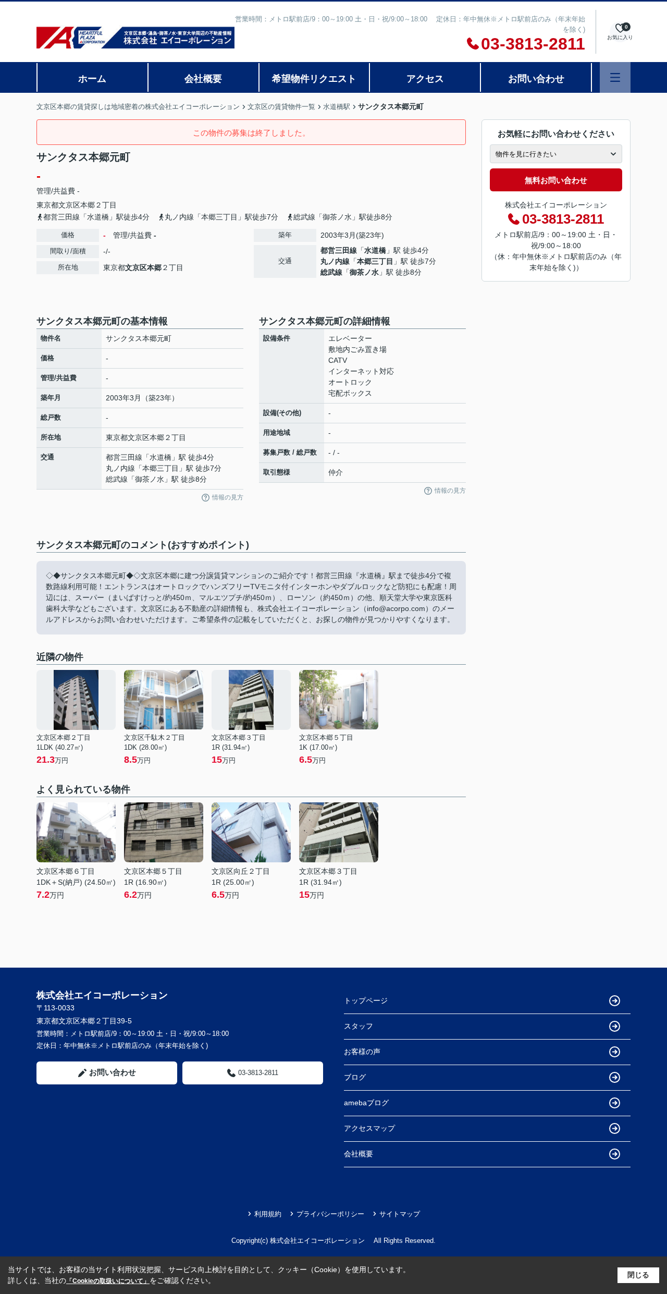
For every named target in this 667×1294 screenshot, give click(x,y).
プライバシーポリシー (330, 1214)
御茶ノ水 (364, 272)
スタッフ (358, 1026)
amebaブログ (366, 1102)
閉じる (638, 1275)
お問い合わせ (536, 79)
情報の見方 (227, 497)
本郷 (87, 205)
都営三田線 (338, 250)
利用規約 (267, 1214)
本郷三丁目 (375, 261)
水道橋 (375, 250)
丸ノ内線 (335, 261)
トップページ (366, 1000)
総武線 (331, 272)
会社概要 (203, 79)
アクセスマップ (369, 1128)
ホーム (92, 79)
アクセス (425, 79)
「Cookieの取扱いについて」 (108, 1281)
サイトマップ (399, 1214)
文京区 (69, 205)
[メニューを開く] (615, 77)
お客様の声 (362, 1051)
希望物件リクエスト (314, 79)
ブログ (355, 1077)
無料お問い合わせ (556, 180)
